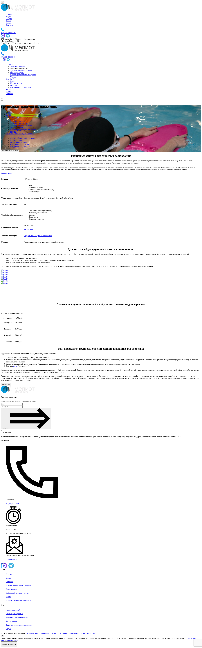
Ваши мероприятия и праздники (23, 75)
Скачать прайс (6, 173)
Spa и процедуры (17, 73)
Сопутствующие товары (20, 144)
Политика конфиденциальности (18, 600)
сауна (15, 366)
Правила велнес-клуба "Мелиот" (19, 585)
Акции (8, 21)
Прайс (8, 23)
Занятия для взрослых (19, 123)
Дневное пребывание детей (21, 71)
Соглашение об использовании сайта (71, 633)
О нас (12, 81)
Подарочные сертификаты (20, 87)
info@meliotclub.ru (13, 559)
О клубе (9, 19)
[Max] (3, 36)
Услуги (8, 17)
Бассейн (13, 85)
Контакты (9, 25)
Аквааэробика (16, 140)
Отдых (13, 77)
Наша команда (16, 83)
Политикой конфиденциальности (76, 431)
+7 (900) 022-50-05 (13, 503)
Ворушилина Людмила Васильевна (38, 236)
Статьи (8, 578)
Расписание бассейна (18, 142)
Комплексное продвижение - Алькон (41, 633)
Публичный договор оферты (17, 593)
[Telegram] (8, 36)
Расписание (28, 229)
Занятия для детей (17, 66)
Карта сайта (91, 633)
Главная (9, 14)
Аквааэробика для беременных (22, 138)
